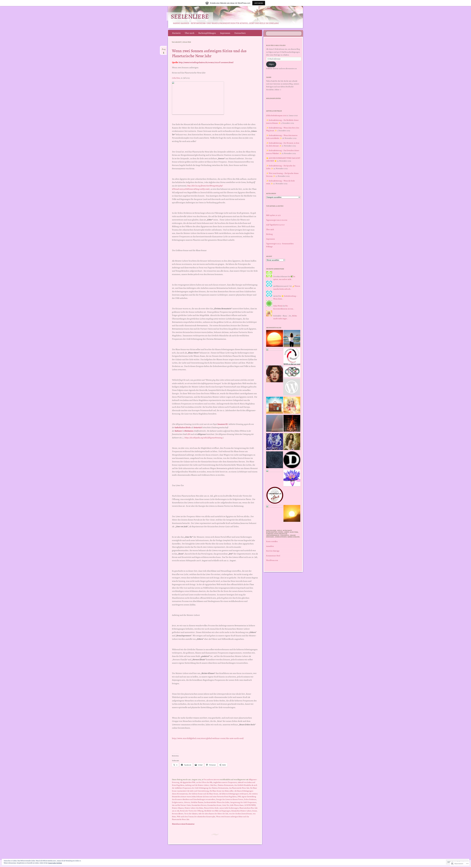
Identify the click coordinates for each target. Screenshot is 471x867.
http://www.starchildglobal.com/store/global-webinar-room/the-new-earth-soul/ (208, 738)
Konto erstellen (272, 541)
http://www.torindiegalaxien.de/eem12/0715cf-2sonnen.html (206, 62)
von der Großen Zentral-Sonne (240, 813)
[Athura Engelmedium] (274, 374)
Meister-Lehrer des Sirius (194, 808)
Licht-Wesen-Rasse (237, 805)
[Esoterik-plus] (274, 356)
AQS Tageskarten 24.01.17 (275, 224)
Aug (164, 50)
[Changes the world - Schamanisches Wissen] (291, 424)
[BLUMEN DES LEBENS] (291, 514)
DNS (239, 796)
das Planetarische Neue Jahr (239, 788)
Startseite (176, 33)
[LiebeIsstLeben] (291, 372)
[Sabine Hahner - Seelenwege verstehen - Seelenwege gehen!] (291, 339)
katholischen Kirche (183, 427)
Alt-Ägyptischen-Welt (187, 782)
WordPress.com (272, 560)
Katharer (178, 431)
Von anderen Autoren (212, 779)
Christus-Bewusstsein (225, 785)
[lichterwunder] (274, 424)
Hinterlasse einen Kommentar (183, 824)
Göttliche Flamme (197, 802)
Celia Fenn (176, 78)
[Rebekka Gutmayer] (291, 387)
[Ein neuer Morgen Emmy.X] (274, 339)
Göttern (187, 802)
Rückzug (269, 234)
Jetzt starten (258, 3)
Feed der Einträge (272, 551)
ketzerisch (198, 427)
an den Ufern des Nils (204, 782)
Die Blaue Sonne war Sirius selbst (222, 791)
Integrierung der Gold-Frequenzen (243, 802)
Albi (188, 434)
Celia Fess (213, 785)
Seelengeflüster (273, 98)
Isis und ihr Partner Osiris (181, 805)
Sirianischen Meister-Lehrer (241, 811)
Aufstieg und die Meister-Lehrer (197, 785)
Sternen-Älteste (177, 813)
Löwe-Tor (225, 805)
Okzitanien (188, 431)
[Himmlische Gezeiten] (274, 460)
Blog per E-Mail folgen (275, 45)
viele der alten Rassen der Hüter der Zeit (213, 813)
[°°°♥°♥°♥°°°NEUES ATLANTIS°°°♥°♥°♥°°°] (291, 478)
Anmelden (270, 546)
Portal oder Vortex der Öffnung (191, 811)
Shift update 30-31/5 (273, 215)
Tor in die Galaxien (191, 813)
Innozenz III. (222, 424)
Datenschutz (240, 33)
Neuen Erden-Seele (211, 808)
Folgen (271, 64)
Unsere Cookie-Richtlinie (55, 863)
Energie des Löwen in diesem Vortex (229, 799)
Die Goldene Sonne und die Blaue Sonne (203, 794)
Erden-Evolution (250, 799)
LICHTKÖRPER (250, 805)
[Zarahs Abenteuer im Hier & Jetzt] (274, 442)
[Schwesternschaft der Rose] (291, 442)
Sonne (254, 811)
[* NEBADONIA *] (274, 478)
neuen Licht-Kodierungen (229, 808)
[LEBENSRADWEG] (274, 495)
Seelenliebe (190, 16)
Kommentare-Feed (273, 555)
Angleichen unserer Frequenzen (225, 782)
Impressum (225, 33)
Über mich (189, 33)
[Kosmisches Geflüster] (274, 513)
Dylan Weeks (277, 306)
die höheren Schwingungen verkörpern (233, 794)
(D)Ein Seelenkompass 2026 (276, 115)
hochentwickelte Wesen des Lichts (216, 802)
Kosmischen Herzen (199, 805)
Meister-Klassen (178, 808)
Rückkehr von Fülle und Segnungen (217, 811)
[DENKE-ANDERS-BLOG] (291, 460)
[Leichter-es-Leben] (291, 357)
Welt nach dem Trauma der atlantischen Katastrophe (196, 816)
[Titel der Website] (291, 405)
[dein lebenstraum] (274, 405)
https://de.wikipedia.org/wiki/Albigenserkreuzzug (204, 437)
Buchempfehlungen (207, 33)
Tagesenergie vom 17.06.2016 (276, 220)
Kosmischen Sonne (214, 805)
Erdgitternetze (177, 802)
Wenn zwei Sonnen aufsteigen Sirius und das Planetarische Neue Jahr (209, 53)
